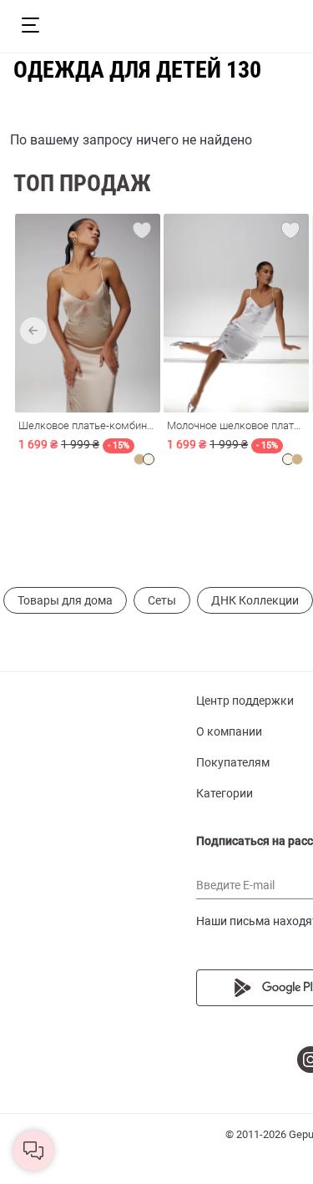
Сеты (162, 600)
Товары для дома (65, 600)
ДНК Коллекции (255, 600)
